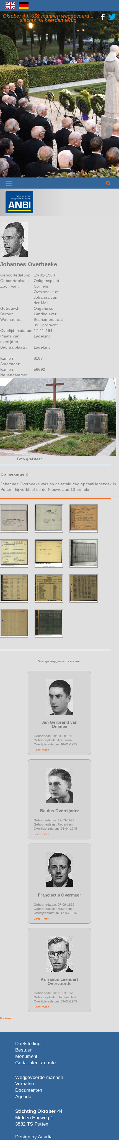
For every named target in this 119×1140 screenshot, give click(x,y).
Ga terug (6, 1018)
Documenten (28, 1090)
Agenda (23, 1096)
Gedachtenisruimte (35, 1062)
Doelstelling (27, 1043)
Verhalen (24, 1083)
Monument (26, 1056)
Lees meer (41, 749)
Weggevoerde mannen (39, 1077)
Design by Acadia (34, 1136)
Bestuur (23, 1050)
